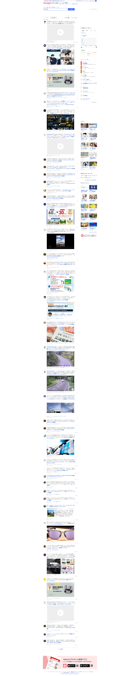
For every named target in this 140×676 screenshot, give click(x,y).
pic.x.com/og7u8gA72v (67, 604)
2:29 (77, 268)
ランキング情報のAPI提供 (65, 672)
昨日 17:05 (76, 479)
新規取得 (66, 2)
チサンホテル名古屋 (92, 0)
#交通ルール (72, 484)
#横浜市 (53, 324)
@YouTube (60, 476)
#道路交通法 (69, 475)
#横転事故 (67, 627)
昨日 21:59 (76, 465)
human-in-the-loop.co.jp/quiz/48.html (58, 70)
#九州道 (70, 421)
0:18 (77, 417)
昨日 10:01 (76, 576)
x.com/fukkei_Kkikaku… (62, 506)
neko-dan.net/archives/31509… (69, 159)
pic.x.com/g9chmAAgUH (69, 557)
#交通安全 (68, 136)
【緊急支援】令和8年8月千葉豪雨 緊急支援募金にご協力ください (54, 0)
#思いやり (72, 263)
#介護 (59, 324)
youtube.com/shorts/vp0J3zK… (52, 476)
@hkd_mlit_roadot (66, 367)
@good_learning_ (59, 464)
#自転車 (58, 604)
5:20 (77, 226)
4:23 (77, 259)
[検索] (96, 1)
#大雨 (55, 113)
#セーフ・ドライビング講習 (67, 102)
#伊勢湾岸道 (58, 627)
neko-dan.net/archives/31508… (68, 197)
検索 (72, 9)
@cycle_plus (66, 97)
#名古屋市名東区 (60, 231)
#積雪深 (60, 347)
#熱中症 (57, 274)
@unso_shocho (54, 192)
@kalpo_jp (58, 65)
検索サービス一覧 (83, 671)
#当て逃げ (62, 255)
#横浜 (64, 136)
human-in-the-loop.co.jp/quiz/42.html (53, 579)
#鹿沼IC (48, 642)
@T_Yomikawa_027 (56, 550)
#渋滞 (70, 168)
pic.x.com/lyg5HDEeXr (50, 301)
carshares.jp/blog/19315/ (61, 557)
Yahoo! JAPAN (78, 0)
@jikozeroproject (55, 258)
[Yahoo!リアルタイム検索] (51, 3)
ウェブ (44, 7)
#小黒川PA (48, 231)
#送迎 (69, 324)
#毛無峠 (52, 346)
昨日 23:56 (76, 432)
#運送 (58, 48)
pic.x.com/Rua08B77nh (62, 137)
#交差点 (58, 262)
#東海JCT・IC (62, 627)
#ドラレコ (66, 461)
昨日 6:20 (76, 645)
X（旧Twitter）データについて (74, 672)
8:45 (77, 107)
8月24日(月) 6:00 (75, 42)
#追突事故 (54, 198)
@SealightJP (62, 130)
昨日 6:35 (76, 637)
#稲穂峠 (51, 371)
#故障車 (67, 168)
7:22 (77, 178)
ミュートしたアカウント (93, 9)
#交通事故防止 (62, 274)
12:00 (77, 90)
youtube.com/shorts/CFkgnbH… (59, 461)
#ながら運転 (62, 299)
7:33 (77, 171)
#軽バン (50, 48)
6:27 (77, 193)
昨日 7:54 (76, 622)
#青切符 (61, 604)
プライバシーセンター (66, 671)
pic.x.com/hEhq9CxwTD (62, 374)
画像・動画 (53, 17)
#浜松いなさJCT (63, 168)
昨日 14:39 (76, 495)
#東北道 (73, 641)
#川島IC (50, 198)
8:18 (77, 131)
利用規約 (72, 671)
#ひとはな (56, 324)
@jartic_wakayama (55, 292)
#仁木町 (59, 371)
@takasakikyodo (57, 455)
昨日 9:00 (76, 599)
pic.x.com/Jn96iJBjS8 (50, 232)
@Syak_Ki (50, 518)
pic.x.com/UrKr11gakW (52, 325)
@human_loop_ (57, 598)
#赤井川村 (56, 348)
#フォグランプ (58, 113)
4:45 (77, 251)
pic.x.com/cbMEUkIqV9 (65, 113)
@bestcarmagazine (55, 541)
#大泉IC (50, 161)
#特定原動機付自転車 (50, 134)
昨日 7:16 (76, 631)
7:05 (77, 187)
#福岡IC (73, 421)
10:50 (77, 98)
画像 (47, 7)
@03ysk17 (59, 494)
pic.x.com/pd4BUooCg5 (68, 23)
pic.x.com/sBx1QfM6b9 (51, 208)
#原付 (69, 134)
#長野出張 (73, 230)
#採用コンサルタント (67, 231)
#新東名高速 (58, 168)
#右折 (62, 262)
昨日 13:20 (76, 519)
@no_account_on (55, 478)
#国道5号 (48, 371)
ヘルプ (83, 0)
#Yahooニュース (55, 547)
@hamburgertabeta (60, 318)
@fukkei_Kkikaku (59, 508)
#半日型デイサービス (64, 324)
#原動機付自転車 (55, 137)
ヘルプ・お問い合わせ (89, 671)
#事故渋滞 (56, 161)
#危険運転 (68, 264)
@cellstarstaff (59, 225)
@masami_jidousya (63, 416)
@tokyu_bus (59, 106)
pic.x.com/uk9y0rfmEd (50, 580)
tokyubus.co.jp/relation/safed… (52, 104)
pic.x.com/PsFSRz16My (54, 71)
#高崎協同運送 (65, 437)
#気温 (69, 346)
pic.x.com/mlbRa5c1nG (59, 524)
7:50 (77, 163)
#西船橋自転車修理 (57, 94)
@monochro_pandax (56, 267)
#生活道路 (56, 23)
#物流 (66, 190)
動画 (49, 7)
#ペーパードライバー (61, 104)
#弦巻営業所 (67, 104)
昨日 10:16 (76, 551)
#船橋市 (62, 23)
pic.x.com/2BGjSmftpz (50, 275)
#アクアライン (58, 183)
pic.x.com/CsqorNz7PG (67, 48)
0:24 (77, 368)
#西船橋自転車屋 (64, 94)
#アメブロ (52, 94)
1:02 (77, 319)
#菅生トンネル (51, 429)
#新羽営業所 (72, 104)
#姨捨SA (52, 231)
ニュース (57, 7)
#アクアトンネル (64, 183)
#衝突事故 (69, 183)
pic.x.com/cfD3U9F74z (51, 438)
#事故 (53, 161)
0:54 (77, 344)
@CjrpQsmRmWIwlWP (56, 162)
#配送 (60, 470)
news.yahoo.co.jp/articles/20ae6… (53, 257)
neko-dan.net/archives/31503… (66, 641)
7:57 (77, 156)
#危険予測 (49, 462)
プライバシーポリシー (58, 671)
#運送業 (63, 190)
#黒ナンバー (54, 48)
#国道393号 (49, 346)
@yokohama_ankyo (57, 155)
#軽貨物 (58, 299)
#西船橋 (68, 94)
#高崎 (73, 437)
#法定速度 (65, 203)
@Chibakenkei (55, 41)
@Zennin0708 (51, 636)
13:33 (77, 66)
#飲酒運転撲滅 (55, 506)
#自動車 (63, 475)
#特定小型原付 (67, 70)
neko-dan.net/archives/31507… (63, 421)
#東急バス (48, 101)
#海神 (71, 94)
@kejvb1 (52, 486)
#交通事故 (51, 255)
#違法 (65, 475)
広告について (76, 671)
